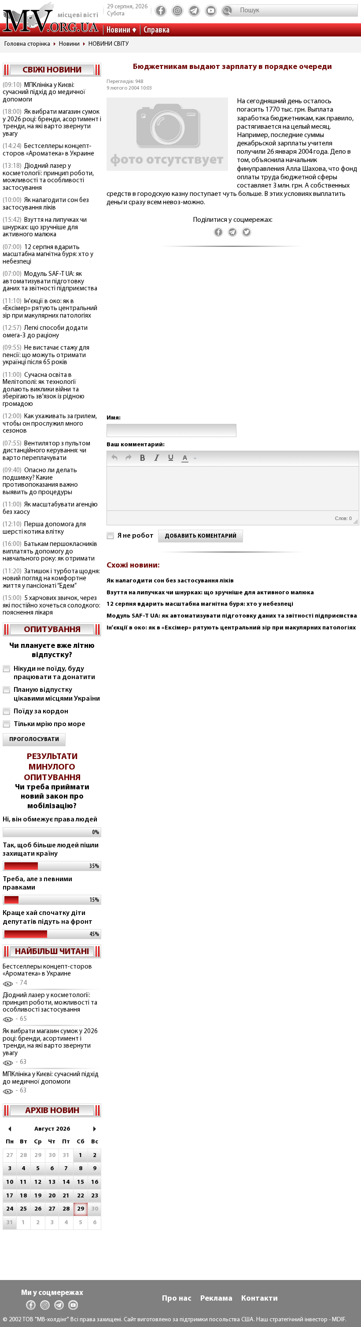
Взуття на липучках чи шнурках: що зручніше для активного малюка (45, 227)
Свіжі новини (51, 70)
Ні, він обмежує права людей (50, 819)
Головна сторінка (27, 44)
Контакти (259, 1299)
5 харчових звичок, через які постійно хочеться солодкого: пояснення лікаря (51, 605)
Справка (156, 30)
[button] (114, 458)
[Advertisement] (232, 339)
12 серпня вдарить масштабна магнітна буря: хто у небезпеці (48, 254)
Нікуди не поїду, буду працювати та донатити (54, 673)
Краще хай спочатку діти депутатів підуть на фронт (47, 917)
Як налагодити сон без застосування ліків (46, 204)
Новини (118, 30)
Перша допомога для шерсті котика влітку (44, 528)
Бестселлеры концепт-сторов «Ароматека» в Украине (48, 150)
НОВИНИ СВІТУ (108, 44)
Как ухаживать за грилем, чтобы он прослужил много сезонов (50, 423)
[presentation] (114, 458)
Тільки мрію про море (49, 724)
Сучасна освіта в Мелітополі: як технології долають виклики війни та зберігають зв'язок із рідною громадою (44, 390)
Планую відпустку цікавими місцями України (57, 694)
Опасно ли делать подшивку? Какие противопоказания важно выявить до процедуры (40, 481)
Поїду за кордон (41, 711)
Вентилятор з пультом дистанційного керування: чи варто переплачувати (46, 451)
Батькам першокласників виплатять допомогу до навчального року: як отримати (50, 551)
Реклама (216, 1299)
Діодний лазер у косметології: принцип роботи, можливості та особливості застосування (48, 177)
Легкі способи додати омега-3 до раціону (45, 332)
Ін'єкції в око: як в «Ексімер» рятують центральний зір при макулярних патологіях (50, 308)
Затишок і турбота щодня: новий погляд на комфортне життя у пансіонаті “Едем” (51, 578)
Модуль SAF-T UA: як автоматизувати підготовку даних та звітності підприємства (50, 281)
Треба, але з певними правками (37, 883)
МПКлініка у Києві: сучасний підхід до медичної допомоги (44, 92)
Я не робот (136, 535)
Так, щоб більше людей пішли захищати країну (51, 849)
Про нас (177, 1299)
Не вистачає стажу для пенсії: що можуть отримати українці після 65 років (46, 355)
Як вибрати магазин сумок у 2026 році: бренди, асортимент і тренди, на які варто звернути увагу (52, 123)
